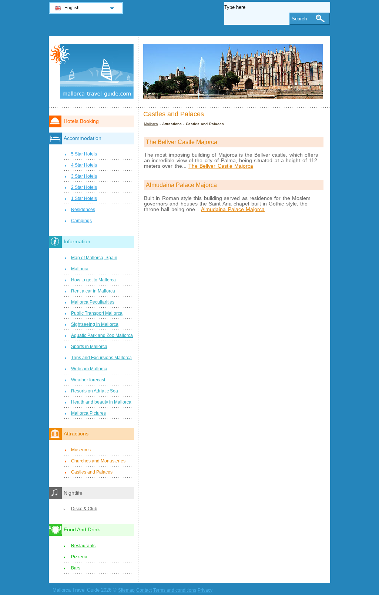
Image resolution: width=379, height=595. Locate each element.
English (72, 7)
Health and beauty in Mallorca (101, 402)
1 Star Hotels (84, 198)
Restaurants (83, 545)
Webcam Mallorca (89, 368)
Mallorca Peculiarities (92, 302)
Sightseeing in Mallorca (94, 324)
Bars (75, 568)
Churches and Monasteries (98, 461)
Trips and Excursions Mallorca (101, 357)
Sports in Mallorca (89, 346)
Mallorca (151, 124)
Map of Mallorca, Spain (94, 257)
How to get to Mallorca (93, 280)
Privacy (205, 590)
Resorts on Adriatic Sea (94, 391)
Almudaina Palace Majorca (233, 209)
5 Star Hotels (84, 154)
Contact (144, 590)
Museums (81, 449)
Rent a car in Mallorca (93, 291)
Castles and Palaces (92, 472)
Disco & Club (84, 508)
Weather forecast (88, 379)
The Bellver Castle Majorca (220, 166)
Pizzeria (79, 556)
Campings (81, 220)
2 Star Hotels (84, 187)
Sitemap (126, 590)
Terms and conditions (174, 590)
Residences (83, 209)
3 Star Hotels (84, 176)
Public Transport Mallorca (97, 313)
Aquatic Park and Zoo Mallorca (102, 335)
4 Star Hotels (84, 165)
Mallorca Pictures (88, 413)
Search (299, 18)
